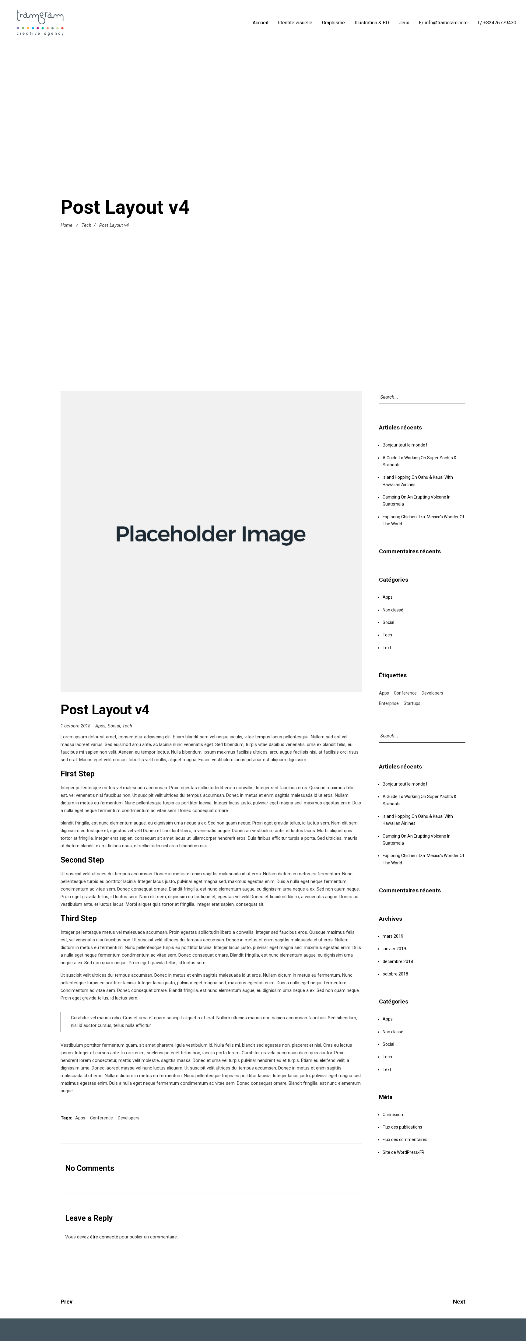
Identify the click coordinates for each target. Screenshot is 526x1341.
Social (114, 726)
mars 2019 (393, 936)
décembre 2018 (398, 961)
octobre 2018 (395, 974)
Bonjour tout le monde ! (405, 445)
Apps (100, 726)
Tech (86, 225)
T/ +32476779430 (496, 22)
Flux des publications (402, 1127)
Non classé (393, 609)
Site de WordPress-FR (403, 1152)
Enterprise (389, 703)
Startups (412, 703)
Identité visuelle (295, 22)
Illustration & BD (372, 22)
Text (387, 647)
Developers (128, 1117)
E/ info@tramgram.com (443, 22)
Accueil (260, 22)
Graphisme (333, 22)
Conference (101, 1117)
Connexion (393, 1114)
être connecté (104, 1237)
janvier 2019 (394, 948)
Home (66, 225)
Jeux (404, 22)
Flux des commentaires (405, 1139)
